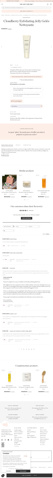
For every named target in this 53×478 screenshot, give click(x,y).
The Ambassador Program (18, 441)
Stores (15, 435)
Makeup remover (44, 432)
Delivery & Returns (31, 432)
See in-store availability (27, 79)
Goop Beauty (26, 17)
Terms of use (34, 467)
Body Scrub (42, 441)
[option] (33, 76)
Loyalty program (18, 430)
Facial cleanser (43, 433)
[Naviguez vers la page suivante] (34, 349)
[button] (3, 475)
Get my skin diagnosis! (17, 101)
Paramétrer (8, 471)
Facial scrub (42, 437)
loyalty (15, 67)
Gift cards (16, 439)
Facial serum (43, 435)
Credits (50, 467)
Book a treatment (18, 433)
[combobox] (21, 226)
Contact (29, 430)
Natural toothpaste (44, 439)
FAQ (28, 433)
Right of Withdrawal (31, 437)
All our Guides (43, 430)
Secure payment (30, 435)
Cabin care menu (18, 437)
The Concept (17, 444)
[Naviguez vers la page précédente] (19, 349)
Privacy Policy (42, 467)
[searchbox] (7, 226)
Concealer (42, 442)
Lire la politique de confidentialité (9, 466)
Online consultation (18, 432)
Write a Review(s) (26, 218)
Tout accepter (23, 471)
